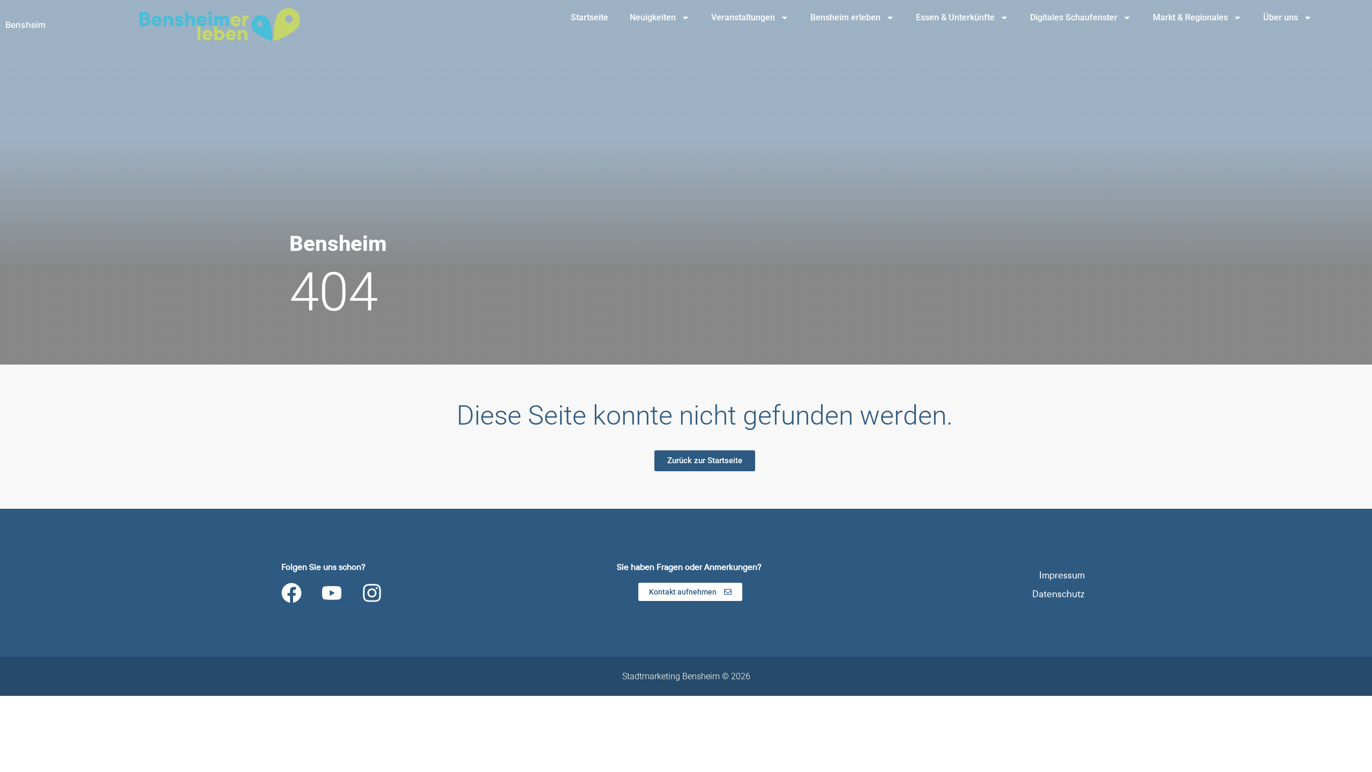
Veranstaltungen (743, 17)
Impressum (1062, 575)
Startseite (589, 17)
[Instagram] (372, 593)
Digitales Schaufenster (1073, 17)
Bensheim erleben (845, 17)
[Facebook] (291, 593)
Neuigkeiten (653, 17)
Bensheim (25, 24)
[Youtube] (332, 593)
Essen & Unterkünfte (955, 17)
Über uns (1280, 17)
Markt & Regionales (1190, 17)
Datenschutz (1058, 594)
